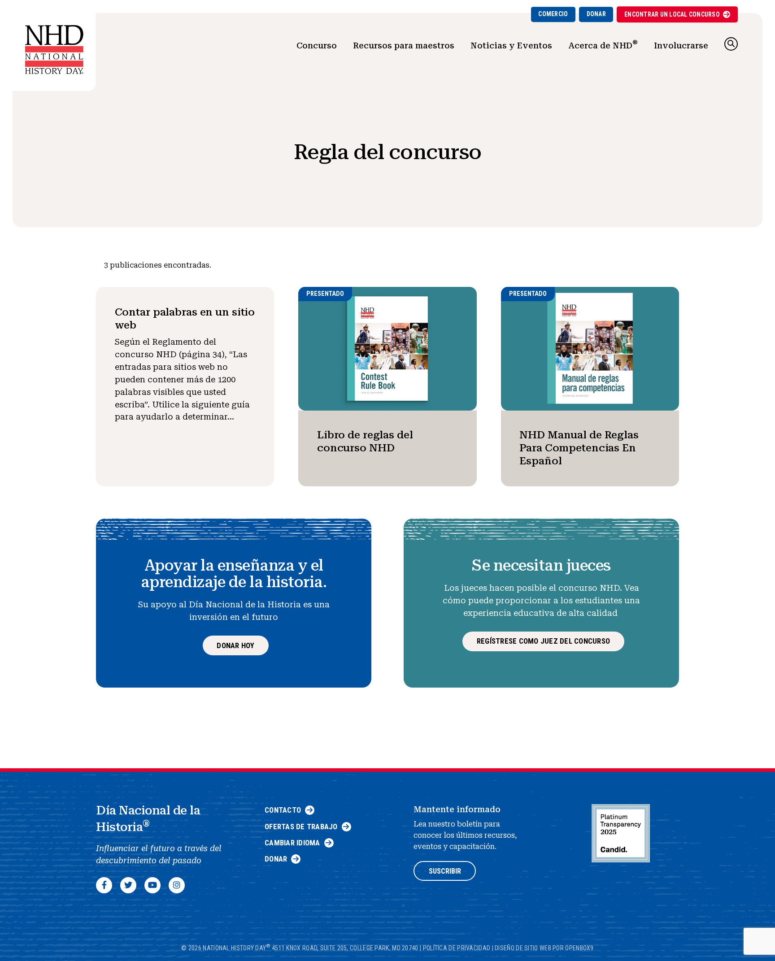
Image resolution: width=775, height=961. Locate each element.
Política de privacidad (457, 947)
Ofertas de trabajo (301, 826)
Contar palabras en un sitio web (185, 318)
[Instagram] (177, 885)
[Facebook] (104, 885)
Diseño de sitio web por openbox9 (544, 947)
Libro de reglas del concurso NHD (365, 441)
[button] (731, 44)
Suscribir (445, 871)
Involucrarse (681, 45)
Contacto (283, 809)
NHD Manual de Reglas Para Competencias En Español (579, 448)
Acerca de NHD (603, 44)
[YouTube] (152, 885)
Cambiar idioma (292, 842)
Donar (596, 13)
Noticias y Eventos (511, 45)
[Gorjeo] (128, 885)
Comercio (553, 13)
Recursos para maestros (403, 45)
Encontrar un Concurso (672, 14)
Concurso (316, 45)
